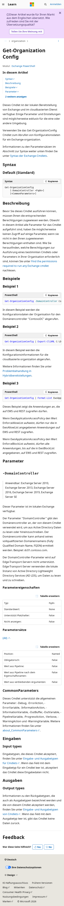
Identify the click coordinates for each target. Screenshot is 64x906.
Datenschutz (36, 887)
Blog (5, 887)
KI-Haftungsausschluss (15, 882)
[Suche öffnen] (45, 4)
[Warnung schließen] (60, 12)
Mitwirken (19, 887)
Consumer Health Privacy (16, 892)
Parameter (11, 91)
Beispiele (10, 87)
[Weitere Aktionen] (58, 41)
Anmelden (55, 4)
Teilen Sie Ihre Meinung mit (26, 31)
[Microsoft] (32, 4)
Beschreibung (13, 83)
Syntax (8, 78)
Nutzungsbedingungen (16, 896)
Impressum (38, 896)
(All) (5, 638)
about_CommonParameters (20, 730)
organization (18, 40)
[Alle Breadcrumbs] (5, 41)
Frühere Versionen (42, 882)
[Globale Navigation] (3, 4)
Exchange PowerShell (23, 66)
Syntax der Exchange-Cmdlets (28, 156)
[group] (32, 301)
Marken (7, 901)
